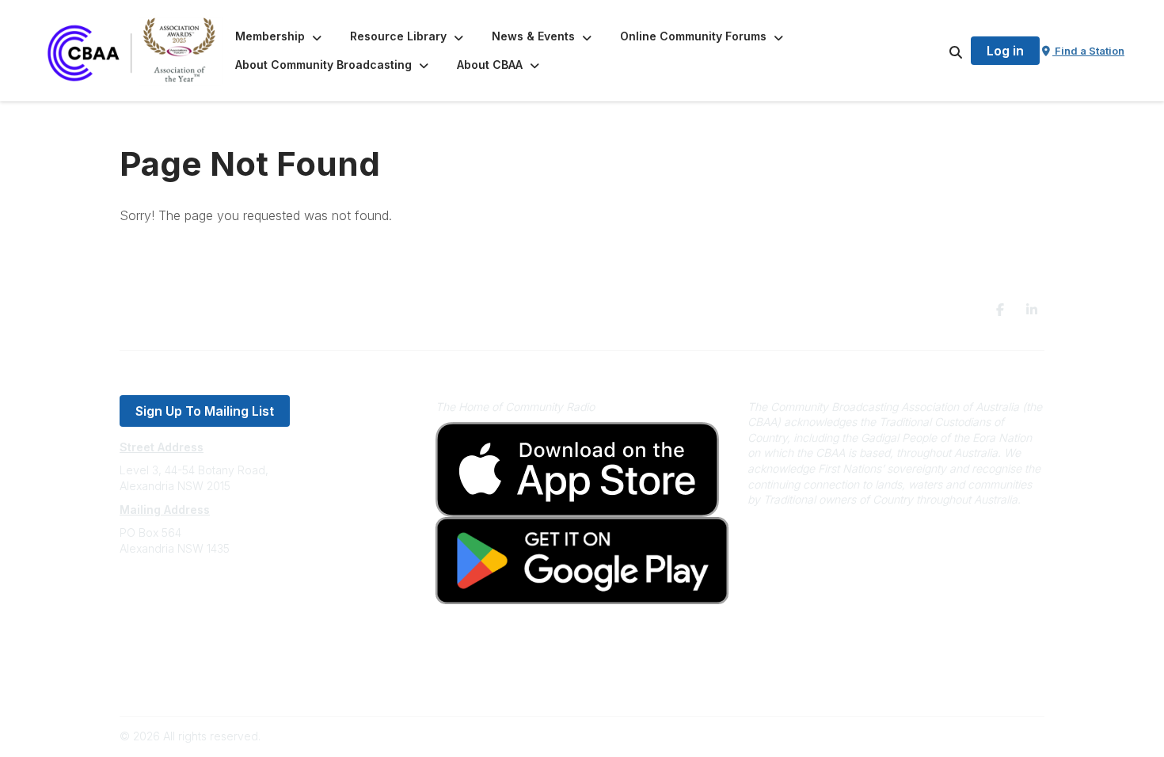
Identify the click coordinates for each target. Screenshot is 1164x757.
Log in (1005, 51)
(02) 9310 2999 (159, 596)
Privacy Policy (156, 659)
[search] (936, 51)
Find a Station (1088, 50)
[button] (280, 36)
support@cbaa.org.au (176, 611)
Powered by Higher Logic (977, 736)
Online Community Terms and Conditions (224, 683)
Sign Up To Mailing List (204, 411)
